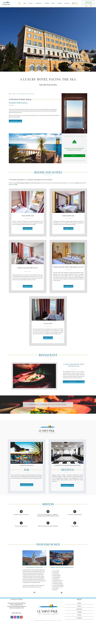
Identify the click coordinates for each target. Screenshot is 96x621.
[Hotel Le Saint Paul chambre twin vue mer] (27, 243)
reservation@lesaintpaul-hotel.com (18, 606)
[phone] (86, 6)
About (79, 603)
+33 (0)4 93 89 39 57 (18, 604)
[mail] (90, 6)
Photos (79, 614)
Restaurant (79, 609)
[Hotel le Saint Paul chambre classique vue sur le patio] (27, 191)
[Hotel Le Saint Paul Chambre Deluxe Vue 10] (68, 191)
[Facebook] (12, 617)
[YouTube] (21, 617)
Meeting (79, 612)
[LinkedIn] (18, 617)
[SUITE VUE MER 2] (48, 299)
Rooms (79, 606)
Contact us (79, 617)
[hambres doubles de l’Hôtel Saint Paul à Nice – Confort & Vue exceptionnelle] (68, 243)
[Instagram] (15, 617)
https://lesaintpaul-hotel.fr (18, 607)
